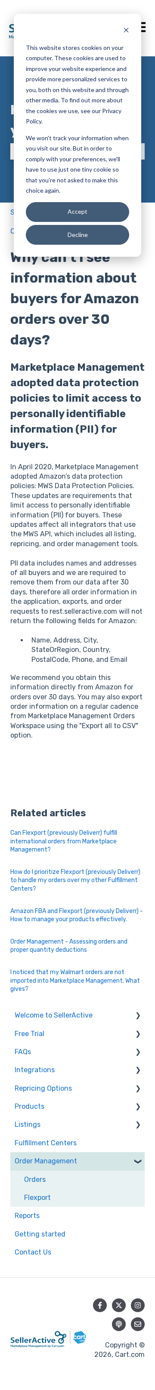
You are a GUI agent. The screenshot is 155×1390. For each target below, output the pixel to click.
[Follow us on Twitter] (119, 1305)
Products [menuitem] (29, 1106)
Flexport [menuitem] (37, 1197)
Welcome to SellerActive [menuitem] (54, 1015)
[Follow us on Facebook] (100, 1305)
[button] (138, 1016)
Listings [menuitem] (27, 1124)
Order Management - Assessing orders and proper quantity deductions (68, 946)
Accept (77, 211)
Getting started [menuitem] (40, 1234)
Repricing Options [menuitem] (43, 1088)
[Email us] (138, 1324)
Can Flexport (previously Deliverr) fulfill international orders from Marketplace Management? (63, 841)
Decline (78, 234)
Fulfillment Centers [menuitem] (46, 1143)
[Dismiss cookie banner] (126, 31)
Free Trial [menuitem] (29, 1034)
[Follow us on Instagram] (138, 1305)
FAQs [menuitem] (23, 1052)
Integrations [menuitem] (35, 1070)
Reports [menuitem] (27, 1216)
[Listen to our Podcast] (119, 1324)
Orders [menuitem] (35, 1179)
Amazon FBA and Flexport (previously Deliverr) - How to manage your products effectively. (76, 915)
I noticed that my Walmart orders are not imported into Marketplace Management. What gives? (75, 981)
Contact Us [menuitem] (33, 1252)
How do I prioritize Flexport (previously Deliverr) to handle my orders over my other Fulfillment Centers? (75, 880)
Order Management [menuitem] (46, 1161)
